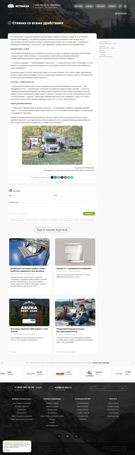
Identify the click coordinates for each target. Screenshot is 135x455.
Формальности (48, 450)
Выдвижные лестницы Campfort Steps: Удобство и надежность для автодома (28, 269)
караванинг (41, 182)
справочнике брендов (101, 363)
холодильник (71, 351)
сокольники (55, 182)
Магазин (78, 6)
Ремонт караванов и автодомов (21, 416)
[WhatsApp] (68, 177)
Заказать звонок (39, 7)
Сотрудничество (82, 416)
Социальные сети (113, 409)
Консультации (21, 409)
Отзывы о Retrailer (83, 409)
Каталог (52, 422)
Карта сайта (58, 450)
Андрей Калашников (110, 448)
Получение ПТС (22, 413)
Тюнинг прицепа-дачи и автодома (22, 419)
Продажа (100, 6)
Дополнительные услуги (21, 399)
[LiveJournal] (62, 177)
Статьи (14, 240)
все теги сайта (63, 182)
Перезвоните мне (19, 389)
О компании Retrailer (83, 399)
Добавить (89, 213)
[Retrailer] (18, 6)
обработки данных (14, 445)
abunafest (14, 351)
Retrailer (48, 446)
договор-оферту (9, 447)
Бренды (52, 419)
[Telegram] (72, 177)
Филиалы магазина (113, 416)
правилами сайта (17, 444)
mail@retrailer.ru (55, 5)
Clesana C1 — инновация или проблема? (74, 268)
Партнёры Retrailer (83, 403)
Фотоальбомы (52, 413)
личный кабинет (118, 450)
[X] (52, 177)
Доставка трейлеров (22, 406)
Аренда (89, 6)
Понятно (7, 450)
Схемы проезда (113, 413)
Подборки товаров (52, 403)
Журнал (112, 6)
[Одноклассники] (58, 177)
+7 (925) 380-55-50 (41, 5)
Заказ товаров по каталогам (22, 403)
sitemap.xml (68, 450)
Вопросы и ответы (52, 406)
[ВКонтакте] (55, 177)
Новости (15, 300)
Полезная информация (52, 399)
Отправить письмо (52, 7)
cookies (6, 445)
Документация (52, 409)
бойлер (59, 351)
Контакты (113, 399)
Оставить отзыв (82, 413)
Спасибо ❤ (82, 419)
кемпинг (48, 182)
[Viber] (65, 177)
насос (64, 351)
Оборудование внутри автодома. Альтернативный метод (70, 330)
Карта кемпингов (51, 425)
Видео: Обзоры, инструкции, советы (52, 416)
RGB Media (124, 446)
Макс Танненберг (122, 448)
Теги (39, 450)
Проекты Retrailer (82, 406)
